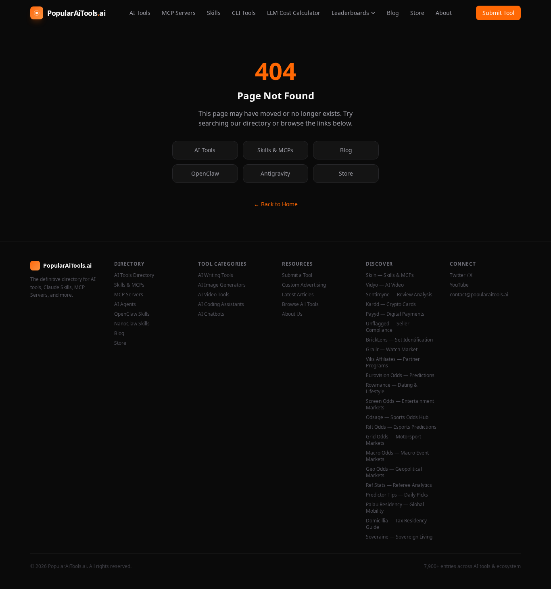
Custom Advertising (304, 285)
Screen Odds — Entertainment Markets (400, 404)
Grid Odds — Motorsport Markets (393, 440)
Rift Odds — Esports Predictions (401, 427)
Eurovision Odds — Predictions (400, 375)
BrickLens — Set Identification (399, 340)
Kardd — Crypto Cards (391, 304)
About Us (292, 314)
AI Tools (139, 13)
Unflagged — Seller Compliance (387, 327)
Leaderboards (350, 13)
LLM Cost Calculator (293, 13)
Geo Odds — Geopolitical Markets (394, 472)
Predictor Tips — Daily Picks (397, 495)
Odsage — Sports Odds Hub (397, 417)
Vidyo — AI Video (385, 285)
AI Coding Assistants (221, 304)
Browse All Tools (300, 304)
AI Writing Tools (215, 275)
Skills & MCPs (275, 150)
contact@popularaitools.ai (479, 294)
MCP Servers (179, 13)
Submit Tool (498, 13)
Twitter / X (461, 275)
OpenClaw (205, 173)
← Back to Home (276, 204)
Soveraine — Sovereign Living (399, 537)
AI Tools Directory (134, 275)
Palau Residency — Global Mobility (395, 507)
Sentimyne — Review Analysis (399, 294)
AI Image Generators (222, 285)
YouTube (459, 285)
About (444, 13)
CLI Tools (244, 13)
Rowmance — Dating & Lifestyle (391, 388)
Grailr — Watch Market (391, 349)
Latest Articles (298, 294)
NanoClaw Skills (132, 324)
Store (417, 13)
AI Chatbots (211, 314)
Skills (214, 13)
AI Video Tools (214, 294)
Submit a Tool (297, 275)
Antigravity (275, 173)
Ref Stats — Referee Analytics (399, 485)
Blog (393, 13)
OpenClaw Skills (132, 314)
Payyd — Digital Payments (395, 314)
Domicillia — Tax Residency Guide (396, 524)
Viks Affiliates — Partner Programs (393, 362)
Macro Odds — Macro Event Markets (397, 456)
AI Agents (125, 304)
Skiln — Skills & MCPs (390, 275)
